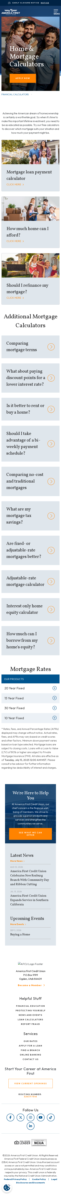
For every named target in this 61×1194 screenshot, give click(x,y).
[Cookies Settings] (7, 1187)
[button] (30, 834)
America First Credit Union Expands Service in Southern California (29, 900)
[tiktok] (51, 1117)
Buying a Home (20, 935)
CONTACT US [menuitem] (31, 1059)
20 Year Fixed (14, 688)
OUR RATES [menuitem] (31, 1041)
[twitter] (20, 1117)
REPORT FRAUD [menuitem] (30, 1024)
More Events (17, 924)
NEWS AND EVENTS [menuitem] (30, 1015)
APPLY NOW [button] (22, 78)
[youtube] (41, 1117)
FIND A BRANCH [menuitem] (30, 1050)
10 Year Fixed (14, 718)
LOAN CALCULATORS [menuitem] (30, 1019)
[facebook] (10, 1117)
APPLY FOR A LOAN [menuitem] (30, 1046)
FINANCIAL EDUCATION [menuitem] (30, 1006)
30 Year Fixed (14, 708)
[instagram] (30, 1117)
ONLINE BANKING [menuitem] (30, 1055)
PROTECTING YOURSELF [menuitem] (31, 1010)
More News (16, 860)
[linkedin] (30, 1126)
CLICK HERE (14, 184)
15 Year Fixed (14, 698)
